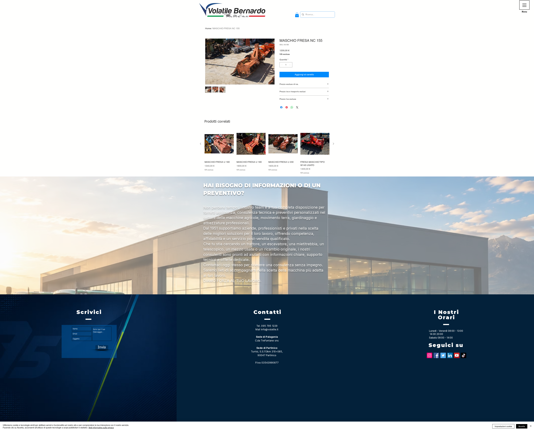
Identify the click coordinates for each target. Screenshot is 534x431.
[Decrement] (281, 64)
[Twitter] (443, 355)
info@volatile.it (269, 329)
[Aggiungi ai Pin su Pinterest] (286, 107)
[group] (267, 151)
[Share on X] (297, 107)
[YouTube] (456, 355)
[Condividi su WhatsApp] (292, 107)
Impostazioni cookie (503, 426)
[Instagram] (429, 355)
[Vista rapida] (219, 143)
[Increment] (290, 64)
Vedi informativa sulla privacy (101, 427)
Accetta (521, 426)
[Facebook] (436, 355)
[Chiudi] (530, 426)
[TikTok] (463, 355)
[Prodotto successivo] (333, 143)
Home (208, 28)
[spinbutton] (285, 64)
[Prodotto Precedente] (200, 143)
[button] (297, 14)
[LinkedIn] (450, 355)
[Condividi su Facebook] (281, 107)
